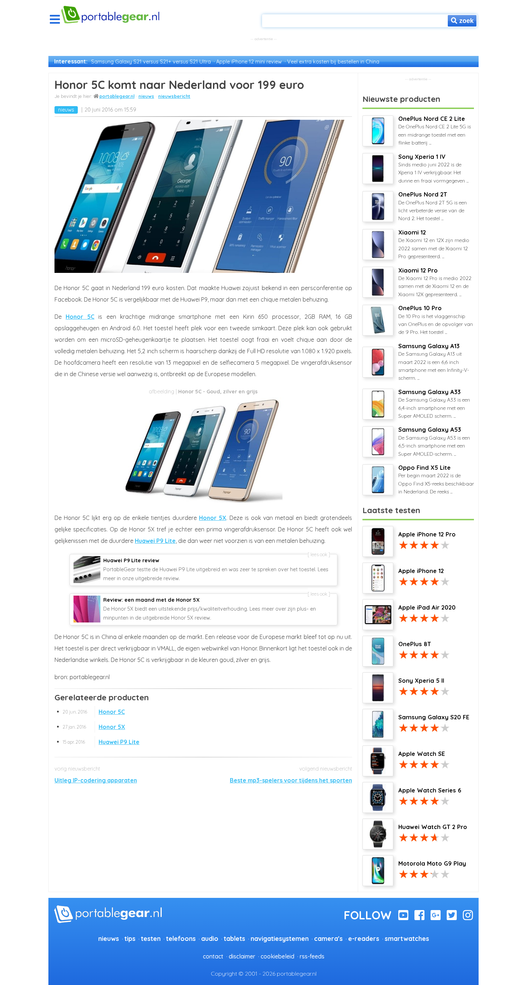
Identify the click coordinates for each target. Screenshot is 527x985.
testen (151, 938)
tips (130, 938)
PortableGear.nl (116, 96)
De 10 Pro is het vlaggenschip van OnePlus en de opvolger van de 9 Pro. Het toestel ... (435, 319)
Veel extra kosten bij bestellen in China (333, 61)
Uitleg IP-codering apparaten (95, 780)
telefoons (181, 938)
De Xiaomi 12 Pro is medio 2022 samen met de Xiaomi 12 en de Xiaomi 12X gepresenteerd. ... (434, 282)
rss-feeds (312, 956)
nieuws (146, 96)
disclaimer (242, 956)
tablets (234, 938)
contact (213, 956)
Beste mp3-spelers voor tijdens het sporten (291, 780)
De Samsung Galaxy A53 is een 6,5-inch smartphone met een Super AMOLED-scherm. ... (434, 441)
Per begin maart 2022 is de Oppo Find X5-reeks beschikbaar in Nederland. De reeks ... (436, 479)
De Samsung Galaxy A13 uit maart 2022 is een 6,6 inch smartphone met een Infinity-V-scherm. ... (433, 362)
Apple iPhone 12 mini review (249, 61)
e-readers (363, 938)
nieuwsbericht (174, 96)
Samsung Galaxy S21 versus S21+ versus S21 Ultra (151, 61)
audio (209, 938)
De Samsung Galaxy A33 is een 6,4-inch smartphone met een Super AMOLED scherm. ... (434, 403)
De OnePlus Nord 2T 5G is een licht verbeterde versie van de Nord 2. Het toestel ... (432, 206)
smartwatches (407, 938)
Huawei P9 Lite (155, 540)
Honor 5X (212, 517)
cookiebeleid (277, 956)
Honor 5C (80, 316)
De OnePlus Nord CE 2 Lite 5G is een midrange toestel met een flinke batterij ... (434, 130)
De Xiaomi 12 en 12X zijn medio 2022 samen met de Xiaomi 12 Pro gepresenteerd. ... (433, 244)
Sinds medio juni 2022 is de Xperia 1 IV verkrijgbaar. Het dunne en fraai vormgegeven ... (433, 168)
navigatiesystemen (280, 938)
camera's (328, 938)
